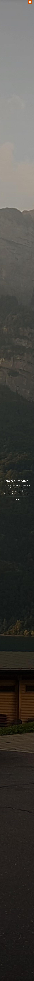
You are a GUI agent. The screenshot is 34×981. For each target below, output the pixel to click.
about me (27, 494)
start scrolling (11, 494)
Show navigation (30, 2)
